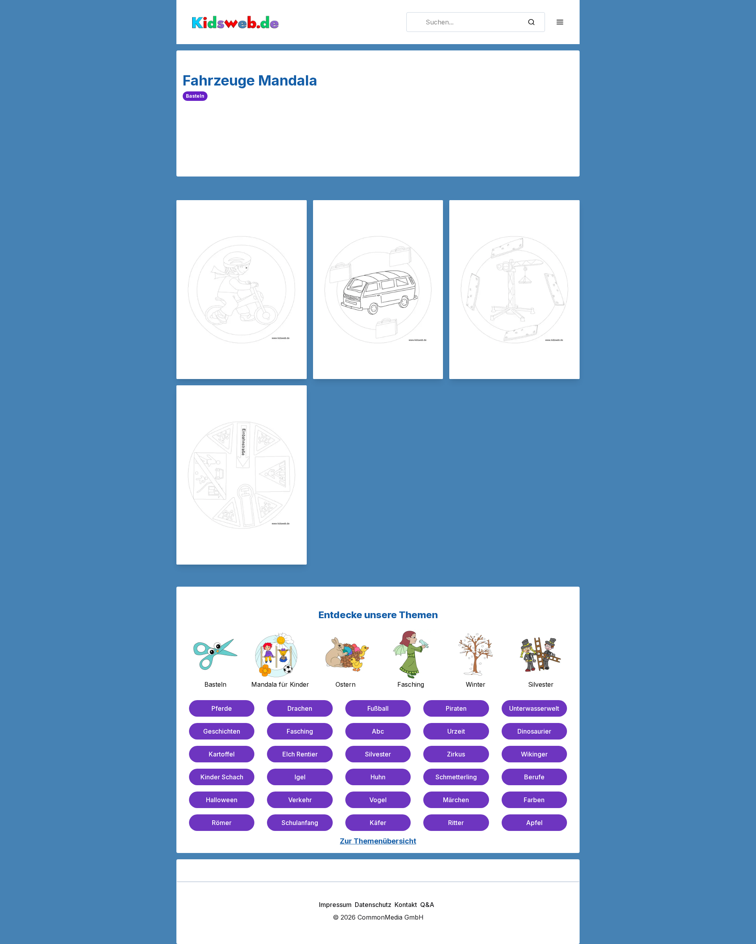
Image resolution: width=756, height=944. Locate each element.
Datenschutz (373, 905)
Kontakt (406, 905)
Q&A (427, 905)
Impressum (335, 905)
